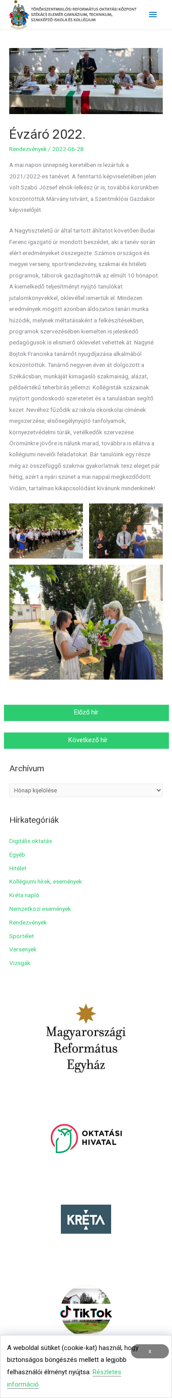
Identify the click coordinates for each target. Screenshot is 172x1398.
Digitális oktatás (30, 840)
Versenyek (23, 949)
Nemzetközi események (40, 908)
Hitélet (17, 868)
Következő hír (87, 740)
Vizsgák (19, 962)
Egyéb (17, 854)
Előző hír (87, 712)
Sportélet (21, 935)
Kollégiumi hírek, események (45, 881)
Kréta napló (24, 895)
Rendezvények (28, 148)
